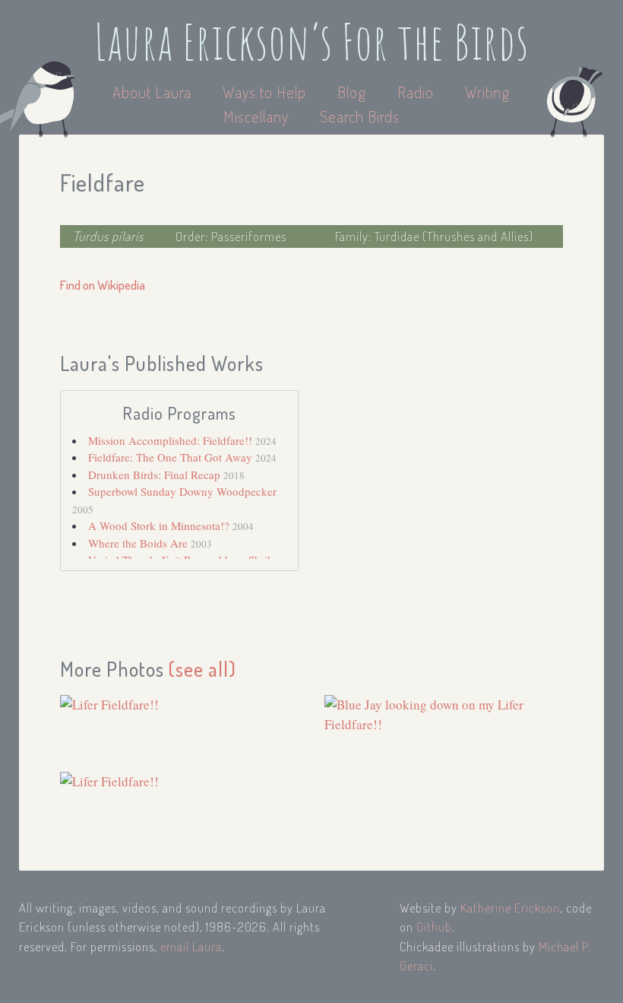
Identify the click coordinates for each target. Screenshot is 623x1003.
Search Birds (360, 116)
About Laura (153, 91)
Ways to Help (266, 91)
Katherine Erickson (510, 908)
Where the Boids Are (139, 543)
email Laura (191, 946)
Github (434, 927)
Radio (417, 91)
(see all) (202, 668)
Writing (487, 91)
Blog (351, 91)
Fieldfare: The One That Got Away (171, 457)
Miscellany (256, 116)
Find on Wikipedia (102, 285)
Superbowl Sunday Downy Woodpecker (182, 491)
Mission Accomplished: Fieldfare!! (171, 440)
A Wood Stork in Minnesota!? (160, 525)
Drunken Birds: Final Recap (155, 474)
